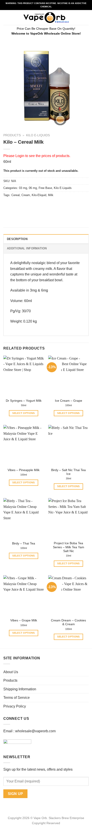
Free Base (45, 188)
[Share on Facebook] (15, 205)
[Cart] (86, 18)
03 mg (23, 188)
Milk (50, 195)
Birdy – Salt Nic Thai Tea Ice (68, 472)
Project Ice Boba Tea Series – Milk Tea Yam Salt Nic (68, 547)
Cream (25, 195)
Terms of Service (16, 697)
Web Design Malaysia (46, 828)
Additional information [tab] (27, 248)
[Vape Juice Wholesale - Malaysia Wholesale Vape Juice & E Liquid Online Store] (46, 17)
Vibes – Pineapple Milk (24, 470)
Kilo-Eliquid (39, 195)
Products (12, 135)
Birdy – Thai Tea (23, 543)
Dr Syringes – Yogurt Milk (24, 400)
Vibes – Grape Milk (23, 620)
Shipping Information (19, 689)
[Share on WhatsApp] (7, 205)
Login (19, 156)
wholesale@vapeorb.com (35, 731)
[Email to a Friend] (31, 205)
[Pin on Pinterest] (39, 205)
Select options (23, 413)
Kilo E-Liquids (38, 135)
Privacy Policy (14, 706)
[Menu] (6, 17)
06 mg (33, 188)
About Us (10, 672)
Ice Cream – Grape (68, 400)
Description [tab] (17, 239)
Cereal (15, 195)
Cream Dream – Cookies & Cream (68, 622)
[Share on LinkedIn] (47, 205)
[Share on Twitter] (23, 205)
